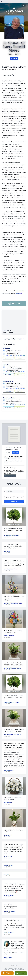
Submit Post (14, 501)
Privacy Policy (10, 969)
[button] (14, 516)
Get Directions (8, 358)
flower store (19, 293)
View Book (7, 452)
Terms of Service (18, 969)
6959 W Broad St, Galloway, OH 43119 (15, 404)
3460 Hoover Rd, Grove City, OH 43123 (15, 355)
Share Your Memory (10, 476)
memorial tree (20, 291)
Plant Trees (19, 358)
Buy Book (15, 452)
